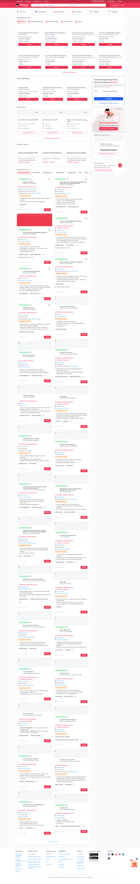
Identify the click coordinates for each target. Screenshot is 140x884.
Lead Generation (59, 284)
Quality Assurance (30, 781)
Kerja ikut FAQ (19, 869)
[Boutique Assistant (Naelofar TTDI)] (28, 155)
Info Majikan (62, 864)
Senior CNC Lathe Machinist (31, 625)
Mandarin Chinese (60, 245)
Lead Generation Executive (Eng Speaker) (71, 262)
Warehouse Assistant (29, 355)
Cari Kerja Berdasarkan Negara (19, 865)
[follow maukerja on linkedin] (123, 854)
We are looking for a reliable (63, 736)
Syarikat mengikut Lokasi (34, 856)
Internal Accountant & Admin (68, 719)
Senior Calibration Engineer (30, 758)
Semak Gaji (49, 864)
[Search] (107, 5)
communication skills (61, 206)
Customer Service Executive (67, 444)
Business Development (69, 512)
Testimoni (18, 871)
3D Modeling (67, 650)
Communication (22, 204)
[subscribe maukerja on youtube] (116, 854)
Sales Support (59, 696)
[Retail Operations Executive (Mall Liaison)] (77, 155)
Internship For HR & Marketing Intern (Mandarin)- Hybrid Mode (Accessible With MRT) (73, 182)
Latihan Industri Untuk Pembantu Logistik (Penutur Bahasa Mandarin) (34, 487)
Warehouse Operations (37, 375)
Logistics (21, 828)
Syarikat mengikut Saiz (34, 864)
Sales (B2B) (63, 582)
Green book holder (23, 599)
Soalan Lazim (80, 854)
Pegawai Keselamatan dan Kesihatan (33, 579)
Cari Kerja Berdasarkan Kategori (19, 855)
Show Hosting (68, 784)
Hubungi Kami (80, 859)
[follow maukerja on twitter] (112, 854)
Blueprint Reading (23, 648)
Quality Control (32, 648)
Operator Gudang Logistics (67, 306)
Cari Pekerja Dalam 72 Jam (66, 859)
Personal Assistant (28, 713)
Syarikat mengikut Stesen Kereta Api (34, 867)
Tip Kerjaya (49, 854)
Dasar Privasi (80, 865)
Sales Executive (64, 807)
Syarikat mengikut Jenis (34, 861)
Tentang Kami (80, 856)
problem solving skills (73, 206)
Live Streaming (32, 463)
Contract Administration (35, 254)
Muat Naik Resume (51, 856)
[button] (29, 36)
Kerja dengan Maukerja (80, 862)
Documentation (69, 465)
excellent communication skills (26, 331)
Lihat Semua (119, 109)
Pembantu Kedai (64, 673)
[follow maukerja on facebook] (109, 854)
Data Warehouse (29, 828)
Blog (47, 861)
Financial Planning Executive (68, 535)
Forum (48, 859)
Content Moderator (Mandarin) (31, 271)
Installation (65, 421)
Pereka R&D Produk (65, 630)
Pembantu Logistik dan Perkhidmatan (33, 804)
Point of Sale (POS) (68, 696)
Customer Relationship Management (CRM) (70, 826)
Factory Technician (28, 671)
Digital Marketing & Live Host (31, 438)
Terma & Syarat (81, 868)
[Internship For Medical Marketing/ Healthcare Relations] (52, 155)
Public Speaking (59, 784)
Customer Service (70, 245)
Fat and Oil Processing (24, 415)
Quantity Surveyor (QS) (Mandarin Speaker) (35, 232)
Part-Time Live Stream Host (67, 759)
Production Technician (66, 352)
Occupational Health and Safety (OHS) (39, 599)
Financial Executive (28, 307)
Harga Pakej (62, 856)
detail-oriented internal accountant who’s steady (67, 739)
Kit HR (60, 861)
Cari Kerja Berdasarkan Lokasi (21, 860)
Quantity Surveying (23, 254)
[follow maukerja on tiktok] (109, 858)
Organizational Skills (23, 735)
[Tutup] (137, 859)
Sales (20, 556)
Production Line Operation (62, 376)
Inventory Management (24, 375)
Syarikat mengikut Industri (34, 859)
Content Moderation (23, 293)
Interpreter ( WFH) (28, 182)
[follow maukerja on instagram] (120, 854)
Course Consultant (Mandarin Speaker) (70, 221)
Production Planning (36, 415)
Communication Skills (35, 735)
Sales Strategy (59, 512)
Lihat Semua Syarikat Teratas (52, 138)
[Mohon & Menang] (134, 863)
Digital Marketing (23, 463)
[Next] (90, 124)
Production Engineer (29, 395)
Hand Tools (58, 421)
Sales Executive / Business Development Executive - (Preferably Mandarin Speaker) (34, 531)
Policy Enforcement (34, 293)
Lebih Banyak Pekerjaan (69, 72)
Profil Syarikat (31, 854)
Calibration (21, 781)
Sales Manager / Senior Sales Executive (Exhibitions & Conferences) (70, 489)
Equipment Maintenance (75, 376)
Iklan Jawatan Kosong (64, 854)
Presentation (58, 606)
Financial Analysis (60, 562)
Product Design (59, 650)
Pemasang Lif (63, 396)
